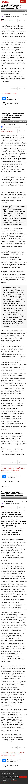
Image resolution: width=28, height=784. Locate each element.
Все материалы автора (7, 20)
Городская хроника (15, 470)
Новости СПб (11, 468)
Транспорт (3, 468)
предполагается (16, 148)
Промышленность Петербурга (8, 755)
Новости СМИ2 (5, 108)
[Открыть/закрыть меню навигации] (15, 2)
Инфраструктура (19, 467)
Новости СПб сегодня (20, 468)
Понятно (22, 777)
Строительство (20, 752)
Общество (15, 472)
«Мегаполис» (4, 31)
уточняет (6, 55)
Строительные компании (7, 754)
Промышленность (18, 754)
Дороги (11, 467)
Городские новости (5, 470)
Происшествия (7, 93)
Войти (23, 1)
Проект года (12, 752)
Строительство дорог (6, 472)
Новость (15, 93)
